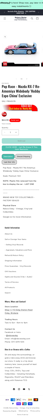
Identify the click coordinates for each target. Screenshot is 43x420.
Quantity (5, 128)
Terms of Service (12, 282)
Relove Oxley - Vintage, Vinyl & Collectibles (24, 408)
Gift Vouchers (10, 271)
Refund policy (23, 411)
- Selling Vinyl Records (14, 245)
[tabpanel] (21, 192)
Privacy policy (35, 411)
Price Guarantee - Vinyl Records (18, 266)
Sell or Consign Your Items (15, 239)
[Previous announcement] (4, 12)
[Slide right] (26, 78)
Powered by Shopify (9, 411)
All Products (10, 287)
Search (8, 293)
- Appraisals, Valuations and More (18, 250)
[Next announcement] (38, 12)
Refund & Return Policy (14, 255)
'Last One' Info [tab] (9, 162)
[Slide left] (16, 78)
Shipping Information (13, 261)
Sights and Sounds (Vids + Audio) (18, 277)
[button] (4, 18)
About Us (8, 234)
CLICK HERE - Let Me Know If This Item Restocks (21, 148)
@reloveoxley (12, 335)
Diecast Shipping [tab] (23, 156)
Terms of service (22, 414)
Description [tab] (8, 156)
